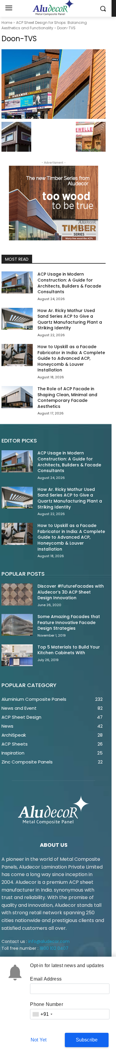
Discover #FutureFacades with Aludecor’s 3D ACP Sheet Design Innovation (70, 592)
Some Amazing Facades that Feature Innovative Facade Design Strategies (68, 622)
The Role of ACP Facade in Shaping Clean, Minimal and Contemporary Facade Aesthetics (67, 397)
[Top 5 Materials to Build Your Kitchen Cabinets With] (17, 655)
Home (6, 22)
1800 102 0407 (54, 948)
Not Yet (38, 1039)
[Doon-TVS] (53, 84)
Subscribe (87, 1039)
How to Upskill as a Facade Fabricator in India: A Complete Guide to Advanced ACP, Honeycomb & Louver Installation (71, 358)
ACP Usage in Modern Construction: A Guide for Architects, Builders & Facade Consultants (69, 283)
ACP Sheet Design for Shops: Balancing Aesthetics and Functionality (44, 25)
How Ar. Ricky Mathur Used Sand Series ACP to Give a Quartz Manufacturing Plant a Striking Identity (69, 319)
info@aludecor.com (49, 941)
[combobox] (42, 1014)
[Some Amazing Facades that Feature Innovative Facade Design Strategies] (17, 625)
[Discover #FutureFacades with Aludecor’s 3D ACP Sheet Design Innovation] (17, 594)
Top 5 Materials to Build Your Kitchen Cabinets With (68, 650)
